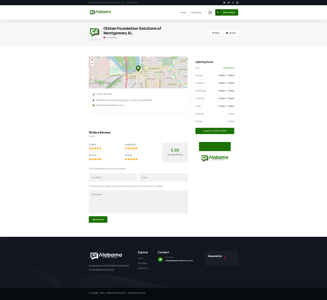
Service (92, 155)
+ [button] (92, 59)
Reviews (232, 33)
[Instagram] (233, 3)
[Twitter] (229, 3)
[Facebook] (224, 3)
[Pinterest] (237, 3)
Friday (198, 106)
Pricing (128, 155)
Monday (199, 75)
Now (197, 67)
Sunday (198, 121)
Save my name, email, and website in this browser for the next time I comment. (127, 186)
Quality (92, 144)
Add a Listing (228, 12)
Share (216, 33)
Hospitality (130, 144)
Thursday (199, 98)
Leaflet (185, 87)
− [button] (92, 63)
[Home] (100, 12)
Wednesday (201, 90)
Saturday (199, 113)
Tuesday (199, 83)
